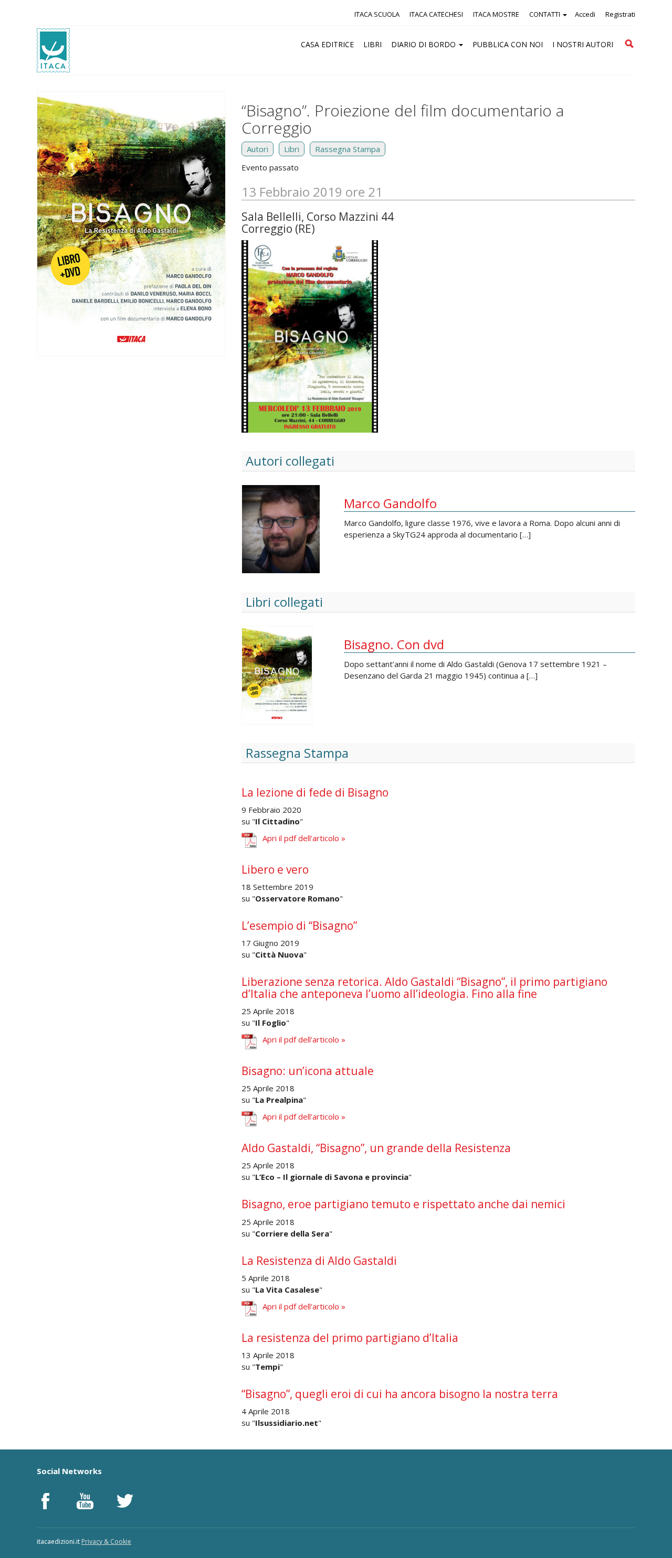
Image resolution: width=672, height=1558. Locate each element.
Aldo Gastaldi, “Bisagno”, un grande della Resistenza (376, 1148)
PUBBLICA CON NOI (507, 44)
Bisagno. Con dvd (394, 644)
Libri (291, 149)
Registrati (620, 14)
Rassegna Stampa (347, 149)
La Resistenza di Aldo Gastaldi (319, 1260)
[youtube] (85, 1500)
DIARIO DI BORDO (424, 44)
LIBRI (372, 44)
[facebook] (45, 1500)
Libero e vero (275, 869)
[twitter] (125, 1500)
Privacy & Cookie (106, 1541)
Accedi (585, 14)
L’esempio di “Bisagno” (299, 925)
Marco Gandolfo (390, 503)
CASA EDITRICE (327, 44)
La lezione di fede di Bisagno (315, 792)
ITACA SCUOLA (377, 14)
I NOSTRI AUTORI (582, 44)
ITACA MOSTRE (496, 14)
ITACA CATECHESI (436, 14)
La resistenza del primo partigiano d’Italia (350, 1337)
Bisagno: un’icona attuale (308, 1070)
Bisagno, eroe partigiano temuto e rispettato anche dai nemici (403, 1204)
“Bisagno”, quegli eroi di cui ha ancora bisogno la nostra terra (400, 1394)
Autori (257, 149)
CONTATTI (545, 14)
